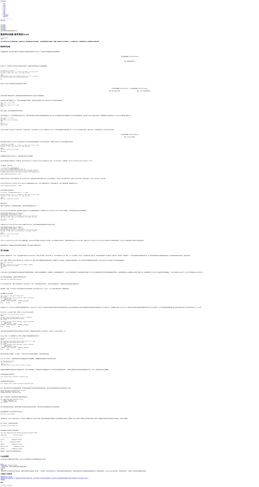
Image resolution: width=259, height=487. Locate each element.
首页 (4, 3)
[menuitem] (130, 3)
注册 (4, 20)
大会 (4, 7)
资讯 (4, 5)
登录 (2, 20)
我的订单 (5, 16)
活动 (4, 6)
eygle (2, 38)
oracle (2, 463)
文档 (4, 10)
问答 (4, 12)
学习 (4, 9)
